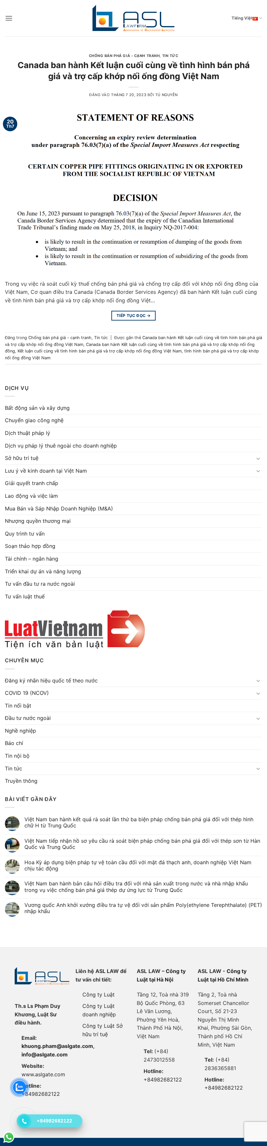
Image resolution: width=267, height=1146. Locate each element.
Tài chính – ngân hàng (31, 558)
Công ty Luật (98, 994)
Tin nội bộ (17, 755)
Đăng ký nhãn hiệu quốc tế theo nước (51, 680)
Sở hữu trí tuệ (21, 458)
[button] (9, 18)
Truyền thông (21, 781)
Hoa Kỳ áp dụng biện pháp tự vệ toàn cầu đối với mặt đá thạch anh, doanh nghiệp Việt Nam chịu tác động (137, 865)
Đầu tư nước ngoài (28, 718)
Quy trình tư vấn (25, 533)
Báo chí (14, 743)
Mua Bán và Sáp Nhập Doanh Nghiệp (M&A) (59, 508)
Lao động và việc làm (31, 496)
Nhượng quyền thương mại (38, 521)
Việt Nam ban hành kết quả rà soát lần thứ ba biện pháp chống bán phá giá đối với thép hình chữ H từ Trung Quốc (138, 822)
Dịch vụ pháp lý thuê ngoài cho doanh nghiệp (61, 445)
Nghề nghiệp (20, 730)
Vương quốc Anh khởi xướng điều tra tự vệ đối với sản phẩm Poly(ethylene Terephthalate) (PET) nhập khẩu (143, 908)
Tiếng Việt (242, 18)
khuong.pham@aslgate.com (57, 1046)
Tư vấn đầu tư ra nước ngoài (40, 583)
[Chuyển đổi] (258, 458)
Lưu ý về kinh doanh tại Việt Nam (46, 470)
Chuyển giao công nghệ (34, 420)
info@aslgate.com (44, 1054)
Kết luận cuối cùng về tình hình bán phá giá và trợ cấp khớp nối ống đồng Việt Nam (100, 351)
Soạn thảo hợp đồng (30, 546)
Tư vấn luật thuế (25, 596)
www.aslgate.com (43, 1074)
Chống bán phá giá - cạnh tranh (124, 55)
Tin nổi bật (18, 705)
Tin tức (170, 55)
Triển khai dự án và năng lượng (43, 571)
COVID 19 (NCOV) (27, 693)
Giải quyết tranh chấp (31, 483)
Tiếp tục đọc (133, 315)
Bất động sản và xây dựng (37, 408)
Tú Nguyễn (166, 95)
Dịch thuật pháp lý (27, 433)
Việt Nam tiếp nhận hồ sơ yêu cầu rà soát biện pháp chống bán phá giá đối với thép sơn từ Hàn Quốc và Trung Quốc (142, 844)
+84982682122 (40, 1094)
